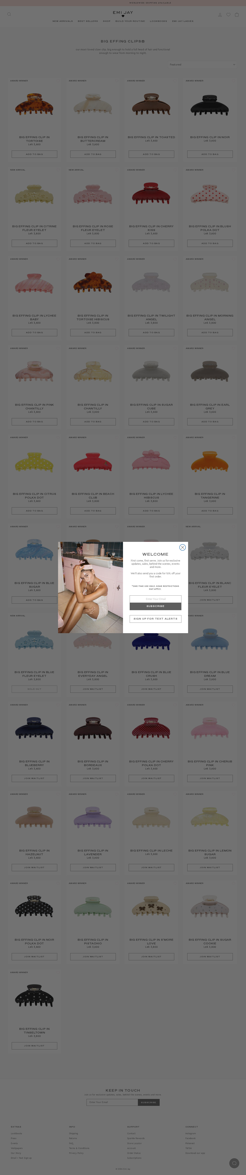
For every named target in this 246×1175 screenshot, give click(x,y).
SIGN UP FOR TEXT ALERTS (156, 618)
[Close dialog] (183, 547)
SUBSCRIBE (155, 606)
